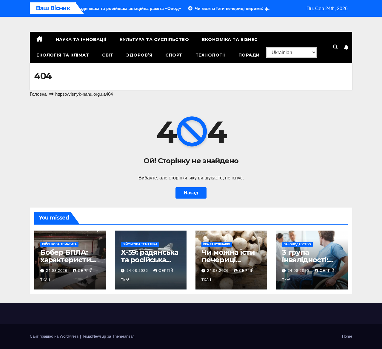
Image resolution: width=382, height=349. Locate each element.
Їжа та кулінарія (216, 244)
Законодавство (297, 244)
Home (347, 336)
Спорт (173, 55)
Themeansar (122, 336)
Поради (249, 55)
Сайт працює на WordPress (55, 336)
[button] (335, 47)
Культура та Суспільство (154, 39)
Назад (191, 192)
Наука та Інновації (81, 39)
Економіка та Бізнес (230, 39)
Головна (38, 94)
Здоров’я (139, 55)
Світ (107, 55)
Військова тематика (59, 244)
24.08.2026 (57, 271)
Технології (210, 55)
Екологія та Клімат (62, 55)
